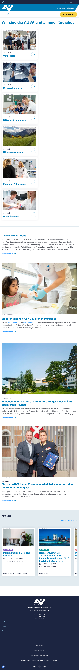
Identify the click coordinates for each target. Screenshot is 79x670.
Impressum (39, 641)
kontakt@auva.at (39, 618)
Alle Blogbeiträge (67, 520)
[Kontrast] (66, 2)
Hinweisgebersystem (40, 650)
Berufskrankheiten (30, 323)
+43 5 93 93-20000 (39, 614)
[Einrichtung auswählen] (8, 2)
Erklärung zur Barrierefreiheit (39, 655)
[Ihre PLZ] (3, 2)
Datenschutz (39, 646)
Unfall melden (68, 14)
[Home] (8, 8)
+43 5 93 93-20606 (39, 616)
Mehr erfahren (7, 253)
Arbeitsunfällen (13, 323)
